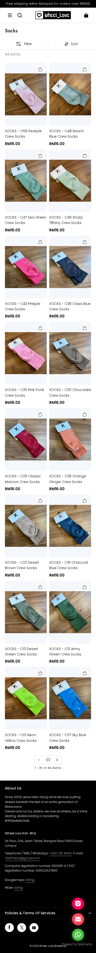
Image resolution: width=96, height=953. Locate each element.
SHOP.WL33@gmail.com (22, 858)
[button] (10, 15)
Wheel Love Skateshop (52, 946)
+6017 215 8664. (61, 853)
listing (30, 880)
